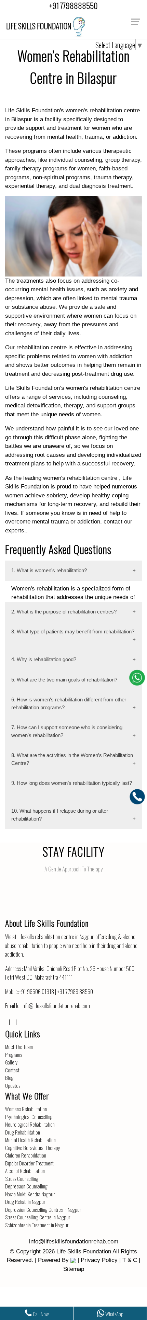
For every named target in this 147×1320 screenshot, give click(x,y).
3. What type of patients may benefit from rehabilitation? (72, 631)
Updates (12, 1085)
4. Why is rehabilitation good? (43, 659)
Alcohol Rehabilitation (25, 1170)
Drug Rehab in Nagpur (25, 1201)
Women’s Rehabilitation (26, 1109)
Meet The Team (19, 1046)
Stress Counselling (21, 1178)
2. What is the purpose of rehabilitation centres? (64, 611)
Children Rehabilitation (25, 1155)
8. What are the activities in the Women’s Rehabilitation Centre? (72, 759)
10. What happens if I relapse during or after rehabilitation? (59, 815)
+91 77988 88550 (75, 991)
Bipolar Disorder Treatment (29, 1163)
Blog (9, 1077)
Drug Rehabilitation (22, 1132)
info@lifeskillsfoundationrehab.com (56, 1005)
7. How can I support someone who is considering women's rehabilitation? (66, 731)
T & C (129, 1260)
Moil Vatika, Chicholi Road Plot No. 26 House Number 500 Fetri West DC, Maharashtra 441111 (69, 973)
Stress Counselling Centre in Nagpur (37, 1217)
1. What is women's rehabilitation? (49, 570)
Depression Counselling (26, 1186)
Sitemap (73, 1269)
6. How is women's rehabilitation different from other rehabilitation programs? (68, 703)
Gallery (11, 1062)
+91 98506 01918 (36, 991)
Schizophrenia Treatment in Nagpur (36, 1225)
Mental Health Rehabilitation (30, 1139)
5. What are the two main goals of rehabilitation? (64, 679)
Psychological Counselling (29, 1116)
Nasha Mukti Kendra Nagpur (30, 1194)
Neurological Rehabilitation (30, 1124)
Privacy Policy (99, 1260)
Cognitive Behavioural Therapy (32, 1147)
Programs (13, 1054)
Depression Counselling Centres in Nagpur (43, 1209)
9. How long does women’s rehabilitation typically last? (71, 783)
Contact (12, 1070)
